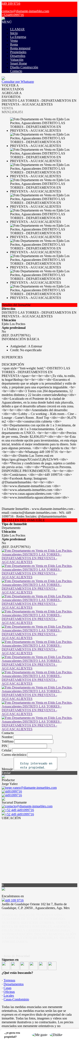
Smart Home (18, 63)
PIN (4, 746)
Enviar (6, 773)
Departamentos (14, 984)
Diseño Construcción (24, 67)
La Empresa (18, 37)
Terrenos (9, 980)
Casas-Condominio (16, 999)
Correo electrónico (14, 754)
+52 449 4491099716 (19, 814)
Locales (9, 995)
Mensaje (7, 769)
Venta (14, 40)
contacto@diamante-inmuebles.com (25, 11)
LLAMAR (17, 29)
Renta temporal (20, 48)
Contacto (16, 71)
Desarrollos (17, 56)
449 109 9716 (14, 900)
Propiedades (18, 52)
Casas (7, 988)
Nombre (7, 737)
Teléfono (7, 741)
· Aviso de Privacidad (16, 956)
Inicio (14, 33)
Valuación (16, 59)
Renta (14, 44)
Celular (6, 750)
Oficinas (9, 992)
